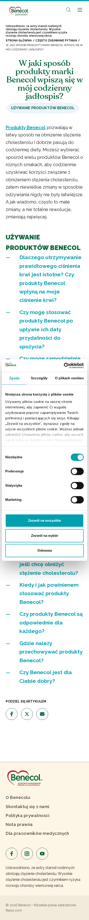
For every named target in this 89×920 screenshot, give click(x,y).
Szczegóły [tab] (39, 378)
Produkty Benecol (25, 127)
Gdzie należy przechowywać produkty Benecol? (50, 651)
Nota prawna (19, 824)
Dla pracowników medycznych (37, 833)
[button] (68, 9)
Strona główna (19, 40)
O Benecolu (18, 797)
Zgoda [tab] (14, 378)
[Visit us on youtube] (42, 854)
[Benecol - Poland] (19, 9)
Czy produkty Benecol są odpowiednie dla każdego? (51, 622)
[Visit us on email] (42, 714)
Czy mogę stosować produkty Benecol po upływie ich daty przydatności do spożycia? (46, 329)
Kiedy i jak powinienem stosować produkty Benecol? (49, 593)
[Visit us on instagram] (27, 854)
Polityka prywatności (27, 815)
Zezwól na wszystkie (44, 520)
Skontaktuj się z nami (27, 806)
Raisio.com (14, 910)
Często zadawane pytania (56, 40)
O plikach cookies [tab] (69, 378)
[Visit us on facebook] (12, 714)
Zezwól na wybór (44, 535)
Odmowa (44, 550)
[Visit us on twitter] (27, 714)
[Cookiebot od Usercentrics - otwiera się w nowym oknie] (64, 366)
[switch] (77, 471)
